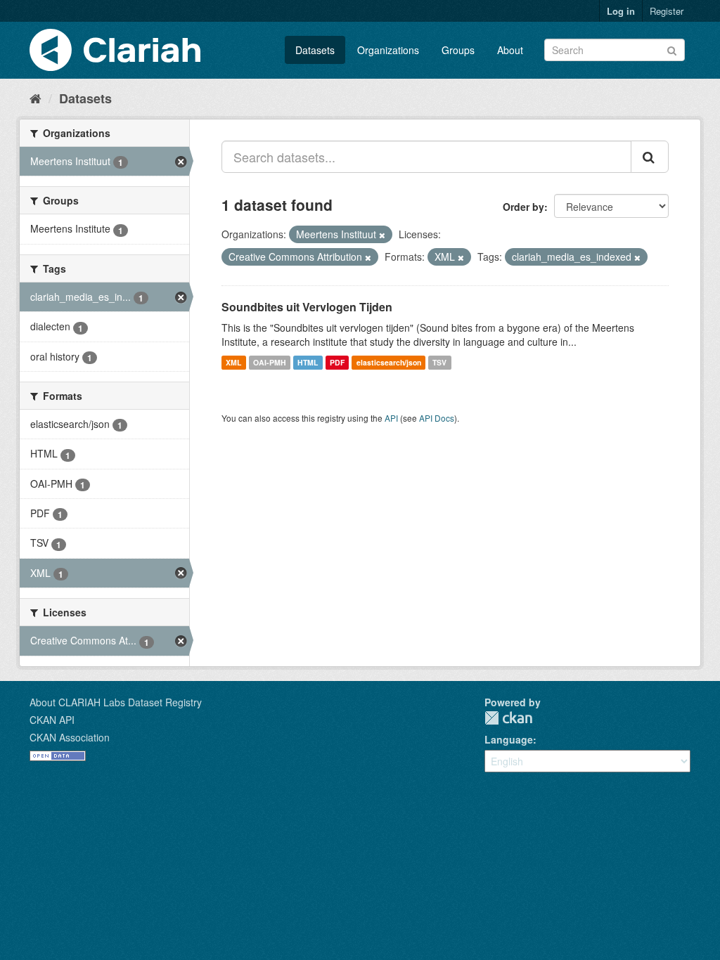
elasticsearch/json (388, 362)
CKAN (508, 718)
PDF (337, 362)
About (510, 50)
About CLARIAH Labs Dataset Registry (116, 702)
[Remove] (382, 234)
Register (666, 11)
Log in (621, 11)
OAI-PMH (269, 362)
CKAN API (52, 720)
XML (233, 362)
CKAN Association (70, 737)
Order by (523, 207)
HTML (307, 362)
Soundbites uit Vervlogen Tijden (306, 307)
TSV (439, 362)
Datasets (315, 50)
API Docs (436, 418)
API (391, 418)
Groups (458, 50)
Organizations (388, 50)
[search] (650, 157)
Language (508, 739)
